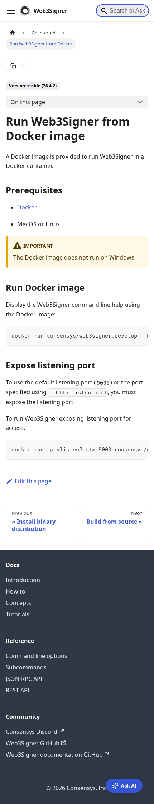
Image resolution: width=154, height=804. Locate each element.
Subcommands (26, 667)
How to (15, 591)
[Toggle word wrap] (126, 335)
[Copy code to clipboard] (139, 335)
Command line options (36, 656)
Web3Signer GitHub (32, 743)
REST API (17, 690)
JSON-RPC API (24, 679)
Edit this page (33, 481)
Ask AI (128, 786)
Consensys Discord (31, 732)
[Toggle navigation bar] (11, 10)
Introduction (23, 580)
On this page (27, 102)
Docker (27, 207)
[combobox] (122, 10)
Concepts (18, 603)
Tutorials (17, 614)
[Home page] (12, 32)
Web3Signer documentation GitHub (54, 755)
